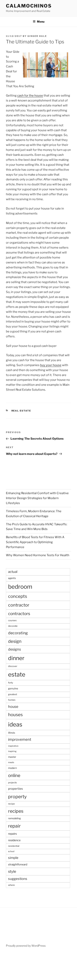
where (11, 885)
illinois (11, 732)
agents (12, 578)
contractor (18, 605)
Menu (40, 21)
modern (12, 767)
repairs (12, 833)
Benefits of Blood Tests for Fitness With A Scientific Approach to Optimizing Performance (35, 542)
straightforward (17, 864)
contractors (19, 613)
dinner (16, 658)
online (14, 775)
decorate (13, 626)
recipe (11, 803)
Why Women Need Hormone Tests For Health (37, 555)
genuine (13, 688)
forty (10, 682)
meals (11, 762)
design (15, 641)
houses (15, 714)
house (13, 706)
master (12, 756)
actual (12, 572)
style (12, 871)
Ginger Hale (37, 36)
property (17, 796)
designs (14, 649)
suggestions (17, 879)
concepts (17, 596)
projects (12, 782)
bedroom (20, 586)
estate (16, 674)
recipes (15, 811)
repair (14, 826)
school (11, 851)
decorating (18, 633)
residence (14, 840)
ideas (15, 724)
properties (15, 788)
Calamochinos (29, 6)
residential (13, 846)
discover (12, 666)
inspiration (13, 746)
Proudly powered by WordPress (26, 945)
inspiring (12, 751)
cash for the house (30, 95)
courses (12, 620)
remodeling (14, 818)
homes (11, 700)
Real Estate (21, 410)
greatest (12, 694)
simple (13, 858)
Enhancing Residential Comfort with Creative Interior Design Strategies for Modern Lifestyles (37, 498)
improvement (19, 739)
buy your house (50, 365)
